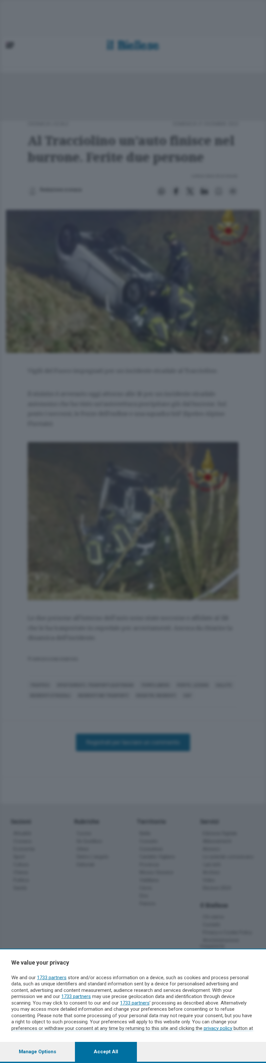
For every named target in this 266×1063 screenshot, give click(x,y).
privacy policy (218, 1028)
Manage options (37, 1052)
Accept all (106, 1052)
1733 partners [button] (51, 978)
